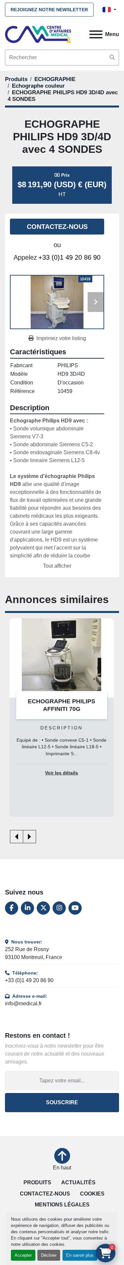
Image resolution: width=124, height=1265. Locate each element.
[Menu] (96, 34)
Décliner (49, 1255)
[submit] (112, 57)
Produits (37, 1182)
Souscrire (62, 1102)
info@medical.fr (23, 1003)
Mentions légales (62, 1204)
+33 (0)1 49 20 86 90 (69, 257)
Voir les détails (61, 772)
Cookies (92, 1194)
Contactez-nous (57, 226)
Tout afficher (57, 566)
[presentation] (16, 836)
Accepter (23, 1255)
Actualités (78, 1182)
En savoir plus (80, 1255)
